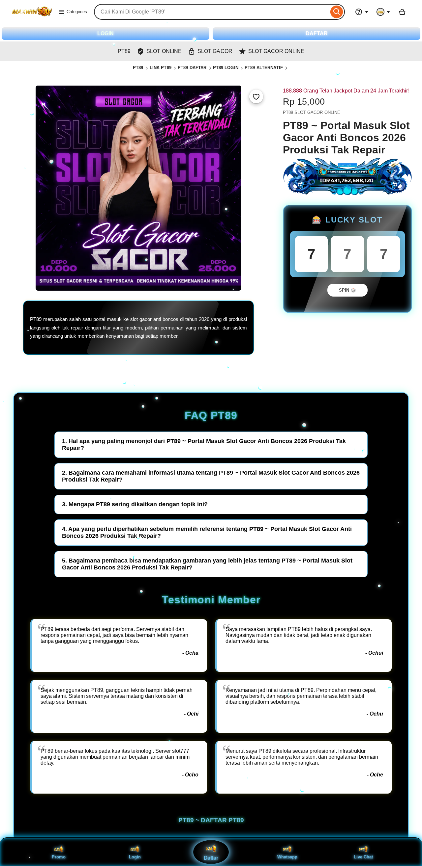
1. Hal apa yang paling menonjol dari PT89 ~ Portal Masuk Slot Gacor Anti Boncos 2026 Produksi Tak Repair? (204, 444)
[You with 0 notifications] (383, 12)
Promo (59, 856)
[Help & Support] (362, 12)
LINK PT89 (160, 67)
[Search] (337, 12)
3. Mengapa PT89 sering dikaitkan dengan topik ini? (135, 504)
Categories (77, 11)
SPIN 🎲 (347, 290)
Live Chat (363, 856)
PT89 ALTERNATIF (264, 67)
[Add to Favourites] (256, 96)
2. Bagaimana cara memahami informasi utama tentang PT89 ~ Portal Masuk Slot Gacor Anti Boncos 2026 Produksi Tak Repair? (211, 476)
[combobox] (211, 12)
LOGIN (105, 33)
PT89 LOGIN (225, 67)
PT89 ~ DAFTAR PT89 (211, 820)
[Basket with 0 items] (402, 12)
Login (135, 856)
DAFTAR (317, 33)
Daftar (211, 858)
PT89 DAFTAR (192, 67)
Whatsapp (287, 856)
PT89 (138, 67)
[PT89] (32, 16)
